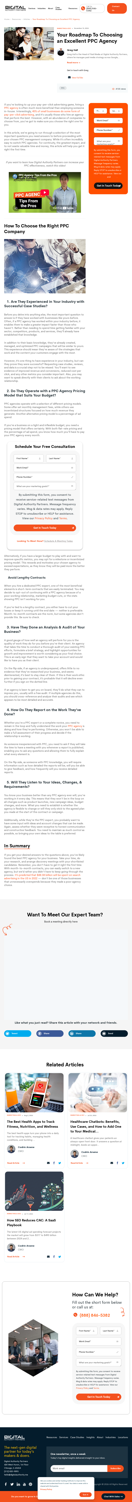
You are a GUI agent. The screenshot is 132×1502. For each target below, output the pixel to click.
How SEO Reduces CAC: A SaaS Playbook (31, 1222)
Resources (73, 8)
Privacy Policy (44, 518)
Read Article (13, 1163)
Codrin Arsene (26, 1147)
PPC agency (11, 108)
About (50, 8)
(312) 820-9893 (11, 1471)
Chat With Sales (112, 1496)
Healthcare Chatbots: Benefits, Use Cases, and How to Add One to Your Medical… (95, 1126)
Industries (42, 8)
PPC (63, 88)
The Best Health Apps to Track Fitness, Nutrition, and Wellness (32, 1124)
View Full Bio (77, 77)
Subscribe (115, 1468)
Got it (85, 1494)
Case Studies (58, 8)
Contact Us (115, 8)
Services (31, 8)
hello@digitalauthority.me (16, 1474)
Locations (123, 1437)
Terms (63, 518)
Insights (90, 1437)
